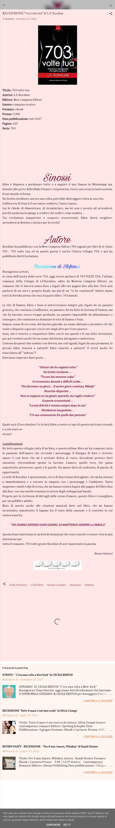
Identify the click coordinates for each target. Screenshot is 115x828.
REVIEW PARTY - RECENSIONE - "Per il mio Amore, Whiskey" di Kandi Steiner (50, 747)
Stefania (89, 585)
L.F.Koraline (37, 585)
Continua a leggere (98, 701)
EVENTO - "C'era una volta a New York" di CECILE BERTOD (37, 675)
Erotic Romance (18, 585)
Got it (67, 824)
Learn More (53, 824)
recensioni (75, 585)
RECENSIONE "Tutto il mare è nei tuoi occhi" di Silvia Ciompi (39, 711)
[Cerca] (111, 6)
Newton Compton (56, 585)
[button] (111, 14)
